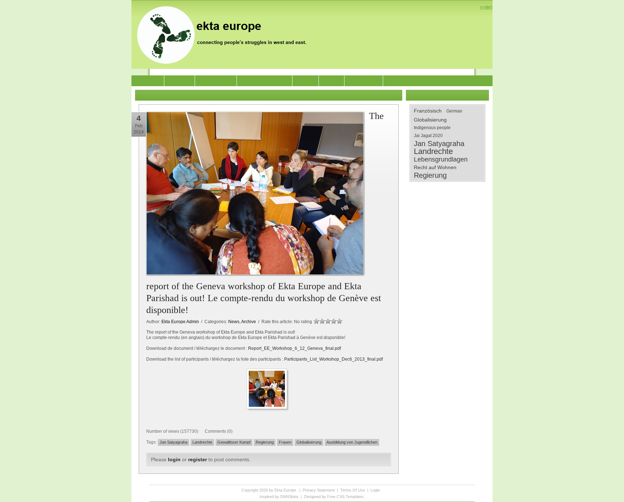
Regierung (265, 442)
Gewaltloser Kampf (234, 442)
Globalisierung (308, 442)
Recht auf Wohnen (435, 167)
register (197, 459)
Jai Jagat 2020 (428, 135)
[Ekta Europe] (225, 34)
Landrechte (202, 442)
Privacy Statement (319, 490)
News (233, 321)
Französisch (428, 111)
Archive (248, 321)
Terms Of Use (352, 490)
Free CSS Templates (345, 496)
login (174, 459)
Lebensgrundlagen (441, 159)
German (454, 111)
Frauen (285, 442)
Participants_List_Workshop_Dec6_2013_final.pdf (333, 359)
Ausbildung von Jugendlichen (351, 442)
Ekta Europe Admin (180, 321)
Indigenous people (432, 128)
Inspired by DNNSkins (279, 496)
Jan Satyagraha (173, 442)
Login (375, 490)
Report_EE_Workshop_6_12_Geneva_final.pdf (294, 348)
